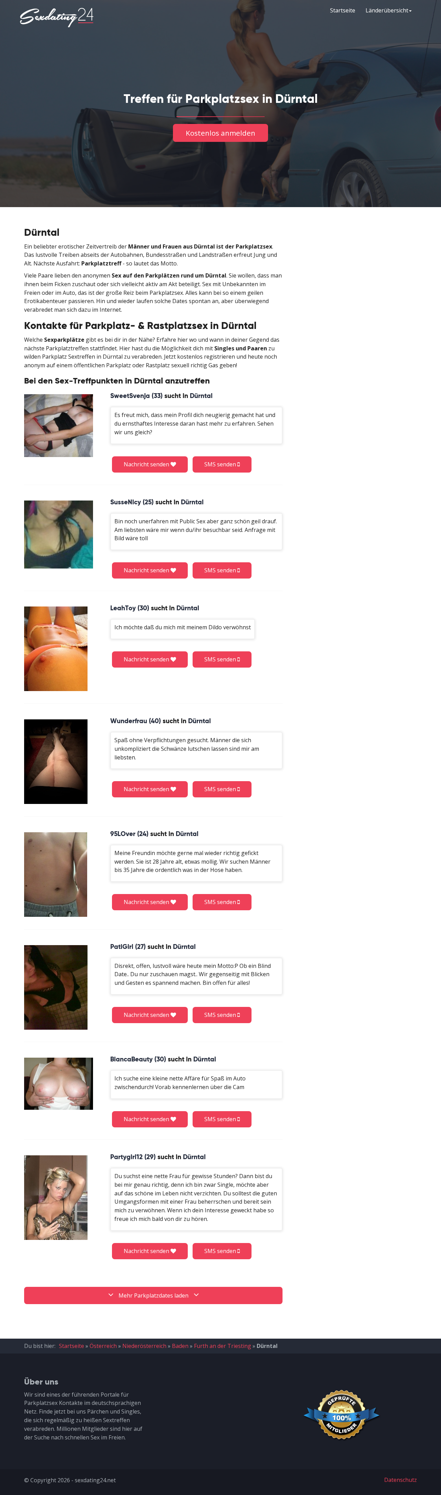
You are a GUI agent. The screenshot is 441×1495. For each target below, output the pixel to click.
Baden (180, 1346)
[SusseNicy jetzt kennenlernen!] (58, 535)
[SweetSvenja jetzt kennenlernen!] (58, 425)
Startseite (342, 10)
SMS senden (220, 464)
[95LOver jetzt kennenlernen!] (55, 874)
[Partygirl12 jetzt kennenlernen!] (56, 1197)
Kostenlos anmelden (220, 133)
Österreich (103, 1346)
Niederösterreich (144, 1346)
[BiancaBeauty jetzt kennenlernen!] (58, 1083)
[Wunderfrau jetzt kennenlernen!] (56, 761)
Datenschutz (400, 1480)
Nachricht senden (147, 464)
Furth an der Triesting (222, 1346)
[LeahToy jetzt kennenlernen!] (56, 648)
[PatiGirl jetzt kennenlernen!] (56, 987)
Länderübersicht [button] (387, 10)
